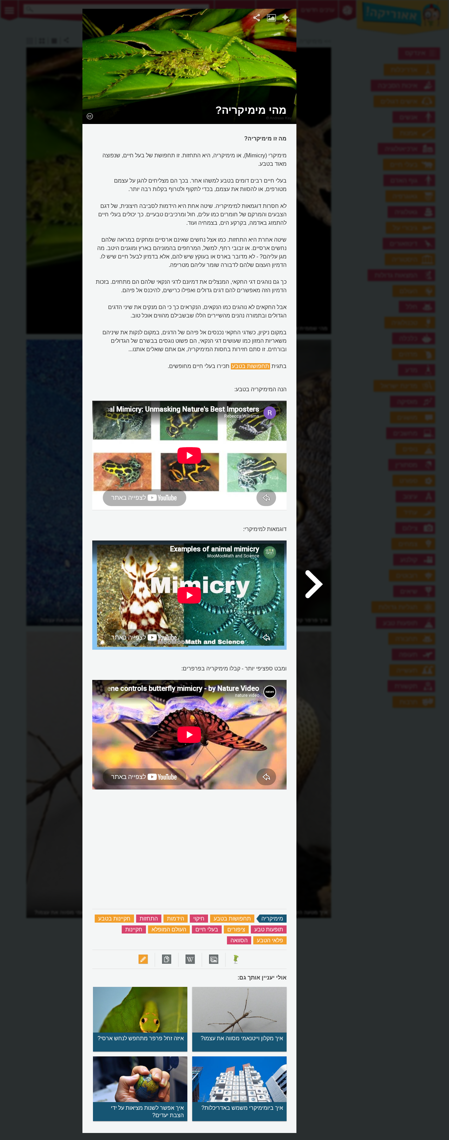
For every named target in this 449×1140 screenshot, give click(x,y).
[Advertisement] (382, 114)
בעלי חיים (206, 929)
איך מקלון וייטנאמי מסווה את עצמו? (242, 1038)
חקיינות (133, 929)
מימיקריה (272, 919)
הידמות (175, 919)
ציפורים (236, 929)
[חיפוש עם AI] (286, 19)
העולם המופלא (169, 929)
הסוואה (239, 940)
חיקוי (199, 919)
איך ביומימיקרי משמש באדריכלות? (242, 1108)
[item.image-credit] (89, 115)
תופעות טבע (268, 929)
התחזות (149, 919)
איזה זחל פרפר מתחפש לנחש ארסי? (141, 1038)
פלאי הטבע (270, 940)
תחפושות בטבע (250, 366)
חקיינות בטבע (114, 919)
